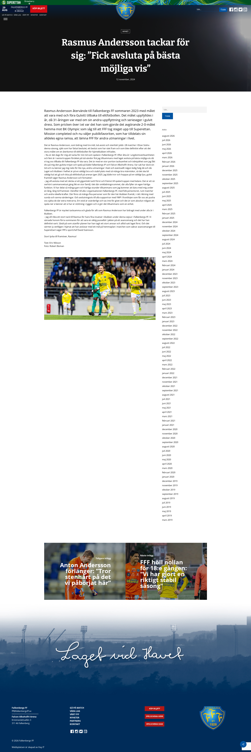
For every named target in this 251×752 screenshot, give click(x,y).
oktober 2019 (168, 489)
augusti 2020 (168, 446)
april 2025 (167, 204)
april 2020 (167, 463)
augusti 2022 (168, 343)
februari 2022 (168, 368)
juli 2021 (166, 399)
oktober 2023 (168, 282)
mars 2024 (167, 261)
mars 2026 (167, 157)
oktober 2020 (168, 437)
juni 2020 (166, 455)
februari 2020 (168, 472)
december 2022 (169, 325)
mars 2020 (167, 468)
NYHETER (74, 717)
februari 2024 (168, 265)
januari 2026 (168, 166)
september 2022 (170, 338)
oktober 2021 (168, 386)
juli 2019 (166, 502)
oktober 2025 (168, 179)
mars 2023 (167, 312)
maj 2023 (166, 304)
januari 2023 (168, 321)
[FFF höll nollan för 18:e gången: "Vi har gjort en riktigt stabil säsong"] (166, 571)
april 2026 (167, 153)
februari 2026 (168, 161)
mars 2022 (167, 364)
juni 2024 (166, 248)
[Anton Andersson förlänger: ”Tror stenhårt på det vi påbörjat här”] (85, 571)
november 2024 (170, 226)
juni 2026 (166, 144)
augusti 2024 (168, 239)
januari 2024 (168, 269)
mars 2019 (167, 519)
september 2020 (170, 442)
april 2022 (167, 360)
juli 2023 (166, 295)
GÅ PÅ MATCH (77, 707)
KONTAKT (75, 724)
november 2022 (170, 330)
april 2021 (167, 412)
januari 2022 (168, 373)
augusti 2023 (168, 291)
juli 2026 (166, 140)
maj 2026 (166, 148)
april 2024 (167, 256)
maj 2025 (166, 200)
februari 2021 (168, 420)
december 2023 (169, 274)
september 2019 (170, 494)
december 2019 (169, 481)
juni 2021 (166, 403)
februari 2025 (168, 213)
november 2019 (170, 485)
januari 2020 (168, 476)
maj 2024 (166, 252)
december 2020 (169, 429)
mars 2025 (167, 209)
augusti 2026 (168, 135)
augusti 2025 (168, 187)
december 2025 (169, 170)
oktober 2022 (168, 334)
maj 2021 (166, 407)
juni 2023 (166, 299)
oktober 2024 (168, 230)
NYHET (125, 31)
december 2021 (169, 377)
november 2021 (170, 381)
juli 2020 (166, 450)
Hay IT (41, 747)
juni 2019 (166, 507)
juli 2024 (166, 243)
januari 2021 (168, 425)
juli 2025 (166, 192)
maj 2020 (166, 459)
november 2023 (170, 278)
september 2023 (170, 286)
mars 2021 (167, 416)
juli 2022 (166, 347)
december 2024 (169, 222)
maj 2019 (166, 511)
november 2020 (170, 433)
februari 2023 (168, 317)
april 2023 (167, 308)
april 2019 (167, 515)
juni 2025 (166, 196)
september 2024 (170, 235)
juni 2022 (166, 351)
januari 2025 (168, 217)
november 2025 (170, 174)
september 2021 (170, 390)
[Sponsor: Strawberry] (29, 3)
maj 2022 (166, 355)
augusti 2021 (168, 394)
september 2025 (170, 183)
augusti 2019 (168, 498)
